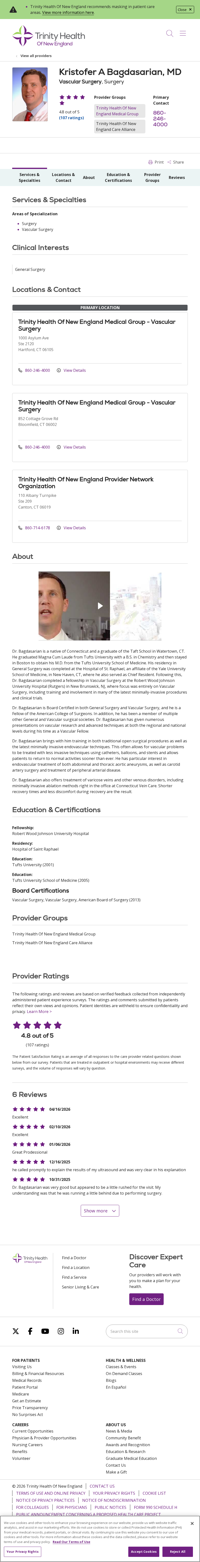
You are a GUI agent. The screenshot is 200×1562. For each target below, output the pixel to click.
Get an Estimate (26, 1401)
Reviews (177, 177)
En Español (116, 1387)
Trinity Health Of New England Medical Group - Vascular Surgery (96, 325)
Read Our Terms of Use (71, 1542)
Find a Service (74, 1277)
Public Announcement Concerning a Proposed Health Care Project (88, 1514)
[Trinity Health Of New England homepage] (48, 45)
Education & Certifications (118, 177)
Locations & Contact (63, 177)
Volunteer (21, 1458)
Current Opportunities (32, 1431)
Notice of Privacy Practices (45, 1500)
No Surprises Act (27, 1414)
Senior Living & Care (80, 1287)
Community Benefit (123, 1438)
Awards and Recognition (128, 1444)
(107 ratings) (71, 117)
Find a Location (76, 1267)
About (89, 177)
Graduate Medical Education (131, 1458)
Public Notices (110, 1507)
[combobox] (147, 1331)
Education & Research (125, 1451)
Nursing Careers (27, 1444)
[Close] (192, 1523)
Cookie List (154, 1493)
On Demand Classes (124, 1373)
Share (178, 162)
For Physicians (71, 1507)
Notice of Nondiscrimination (114, 1500)
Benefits (19, 1451)
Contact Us (116, 1465)
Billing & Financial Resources (38, 1373)
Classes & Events (121, 1366)
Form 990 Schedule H (155, 1507)
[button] (184, 31)
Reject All (177, 1551)
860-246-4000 (160, 118)
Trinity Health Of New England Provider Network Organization (85, 482)
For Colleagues (32, 1507)
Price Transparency (30, 1407)
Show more (96, 1211)
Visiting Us (22, 1366)
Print (159, 162)
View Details (74, 370)
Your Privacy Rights (114, 1493)
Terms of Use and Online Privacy (50, 1493)
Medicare (20, 1394)
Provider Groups (152, 177)
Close (182, 9)
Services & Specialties (29, 177)
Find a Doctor (74, 1257)
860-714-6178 (37, 527)
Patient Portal (25, 1387)
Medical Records (27, 1380)
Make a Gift (116, 1472)
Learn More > (39, 1011)
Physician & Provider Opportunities (44, 1438)
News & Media (119, 1431)
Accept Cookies (144, 1551)
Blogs (111, 1380)
